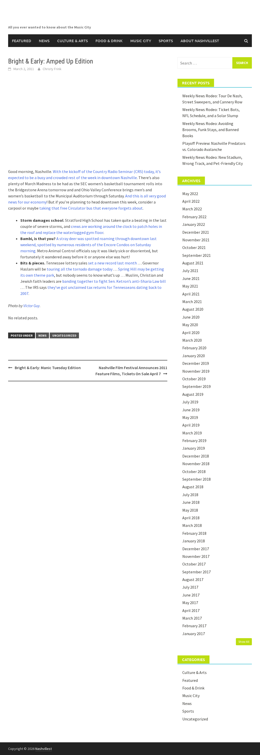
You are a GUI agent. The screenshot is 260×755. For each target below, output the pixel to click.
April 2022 (191, 201)
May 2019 (190, 417)
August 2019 (192, 394)
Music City (140, 40)
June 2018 (191, 502)
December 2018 (195, 456)
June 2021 (191, 278)
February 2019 (194, 440)
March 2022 (192, 208)
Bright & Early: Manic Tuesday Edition (48, 367)
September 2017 (196, 571)
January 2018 (193, 540)
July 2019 (190, 401)
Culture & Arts (72, 40)
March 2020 (192, 340)
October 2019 (194, 378)
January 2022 (193, 224)
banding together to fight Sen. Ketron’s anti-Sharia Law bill (114, 281)
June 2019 (191, 409)
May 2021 (190, 286)
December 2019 (195, 363)
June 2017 (191, 594)
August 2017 (192, 579)
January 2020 (193, 355)
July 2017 (190, 587)
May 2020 (190, 324)
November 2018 (195, 463)
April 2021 (191, 293)
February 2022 (194, 216)
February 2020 (194, 347)
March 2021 (192, 301)
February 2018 (194, 533)
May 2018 (190, 510)
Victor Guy (31, 305)
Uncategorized (64, 335)
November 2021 (195, 239)
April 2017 (191, 610)
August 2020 (192, 309)
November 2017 (195, 556)
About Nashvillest (200, 40)
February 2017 (194, 625)
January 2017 (193, 633)
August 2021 (192, 262)
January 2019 (193, 448)
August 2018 (192, 486)
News (44, 40)
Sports (166, 40)
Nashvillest (43, 748)
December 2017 (195, 548)
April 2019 (191, 425)
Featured (21, 40)
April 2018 (191, 517)
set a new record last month (112, 262)
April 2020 (191, 332)
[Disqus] (87, 450)
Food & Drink (109, 40)
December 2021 (195, 232)
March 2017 (192, 618)
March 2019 (192, 432)
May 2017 (190, 602)
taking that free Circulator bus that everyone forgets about (91, 208)
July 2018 (190, 494)
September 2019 (196, 386)
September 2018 (196, 479)
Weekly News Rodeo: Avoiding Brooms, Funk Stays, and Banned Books (210, 129)
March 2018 (192, 525)
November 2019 (195, 371)
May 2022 (190, 193)
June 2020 (191, 317)
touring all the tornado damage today (79, 269)
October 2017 (194, 564)
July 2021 (190, 270)
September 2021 (196, 255)
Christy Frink (52, 69)
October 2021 (194, 247)
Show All (243, 641)
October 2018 (194, 471)
